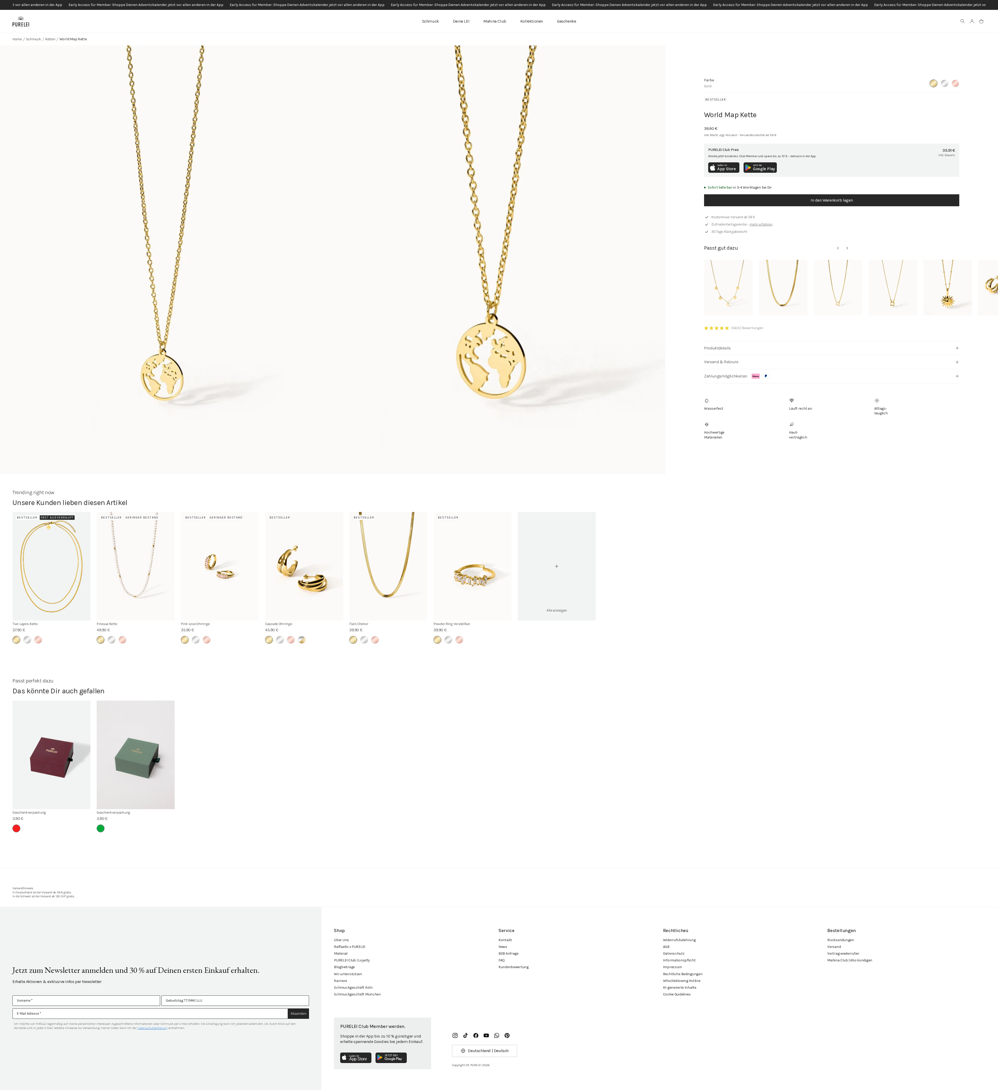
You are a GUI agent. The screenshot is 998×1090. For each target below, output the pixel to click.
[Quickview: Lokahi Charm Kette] (893, 287)
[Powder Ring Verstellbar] (472, 566)
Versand (834, 947)
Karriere (340, 981)
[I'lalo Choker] (388, 566)
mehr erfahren (761, 224)
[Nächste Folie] (847, 248)
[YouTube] (486, 1035)
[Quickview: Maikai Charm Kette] (838, 287)
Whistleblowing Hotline (681, 981)
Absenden (298, 1013)
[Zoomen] (166, 270)
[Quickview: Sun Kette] (947, 287)
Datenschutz (674, 953)
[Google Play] (391, 1058)
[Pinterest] (507, 1035)
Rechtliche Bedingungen (682, 974)
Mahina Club (494, 21)
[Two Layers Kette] (51, 566)
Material (340, 953)
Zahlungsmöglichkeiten (725, 376)
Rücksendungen (840, 940)
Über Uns (341, 940)
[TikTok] (465, 1035)
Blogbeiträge (344, 967)
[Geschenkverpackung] (51, 755)
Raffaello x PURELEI (349, 947)
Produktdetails (717, 347)
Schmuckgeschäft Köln (353, 987)
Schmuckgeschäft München (357, 994)
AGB (666, 947)
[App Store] (355, 1058)
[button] (962, 21)
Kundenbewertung (513, 967)
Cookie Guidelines (677, 994)
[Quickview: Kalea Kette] (728, 287)
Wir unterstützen (348, 974)
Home (17, 39)
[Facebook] (476, 1035)
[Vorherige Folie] (838, 248)
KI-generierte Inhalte (679, 987)
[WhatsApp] (497, 1035)
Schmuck (430, 21)
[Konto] (972, 21)
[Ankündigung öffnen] (499, 5)
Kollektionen (531, 21)
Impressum (672, 967)
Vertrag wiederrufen (843, 953)
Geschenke (566, 21)
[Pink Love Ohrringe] (220, 566)
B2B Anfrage (508, 953)
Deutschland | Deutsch (488, 1050)
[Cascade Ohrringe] (304, 566)
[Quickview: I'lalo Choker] (783, 287)
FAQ (501, 960)
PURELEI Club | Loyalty (352, 960)
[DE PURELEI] (20, 21)
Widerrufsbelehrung (679, 940)
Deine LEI (461, 21)
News (502, 947)
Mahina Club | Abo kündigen (849, 960)
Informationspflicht (679, 960)
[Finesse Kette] (136, 566)
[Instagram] (455, 1035)
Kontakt (505, 940)
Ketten (50, 39)
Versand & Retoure (721, 361)
